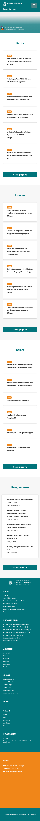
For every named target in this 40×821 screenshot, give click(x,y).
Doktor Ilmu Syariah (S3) (10, 641)
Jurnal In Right (7, 685)
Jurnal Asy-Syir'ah (9, 679)
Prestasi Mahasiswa (9, 667)
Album (5, 715)
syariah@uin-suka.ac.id (16, 771)
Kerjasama (6, 612)
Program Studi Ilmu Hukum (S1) (13, 635)
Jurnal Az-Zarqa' (8, 687)
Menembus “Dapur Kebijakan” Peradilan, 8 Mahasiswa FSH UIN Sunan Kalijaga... (19, 213)
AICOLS (5, 738)
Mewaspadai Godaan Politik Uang (18, 400)
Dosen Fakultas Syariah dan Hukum (14, 609)
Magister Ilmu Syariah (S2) (11, 638)
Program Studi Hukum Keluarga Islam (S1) (16, 624)
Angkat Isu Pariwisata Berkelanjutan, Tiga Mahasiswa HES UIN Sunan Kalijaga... (19, 135)
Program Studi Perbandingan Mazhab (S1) (16, 632)
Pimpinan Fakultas (9, 606)
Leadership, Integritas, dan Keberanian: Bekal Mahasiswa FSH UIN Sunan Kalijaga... (20, 310)
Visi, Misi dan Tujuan (9, 598)
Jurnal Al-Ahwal (8, 682)
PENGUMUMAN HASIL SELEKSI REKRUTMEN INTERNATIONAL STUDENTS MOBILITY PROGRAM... (18, 513)
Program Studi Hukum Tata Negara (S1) (15, 627)
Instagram (6, 720)
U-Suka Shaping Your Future (13, 28)
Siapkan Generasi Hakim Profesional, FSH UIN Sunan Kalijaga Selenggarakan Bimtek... (19, 61)
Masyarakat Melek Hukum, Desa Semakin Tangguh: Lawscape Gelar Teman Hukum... (18, 251)
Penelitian (6, 664)
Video (5, 717)
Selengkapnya (20, 174)
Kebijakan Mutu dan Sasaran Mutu (13, 601)
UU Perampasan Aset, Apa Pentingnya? (20, 433)
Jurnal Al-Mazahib (8, 690)
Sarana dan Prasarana (10, 604)
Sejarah (5, 595)
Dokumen (6, 656)
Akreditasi (6, 653)
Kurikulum (6, 658)
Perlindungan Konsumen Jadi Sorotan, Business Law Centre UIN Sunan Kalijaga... (20, 289)
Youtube (6, 726)
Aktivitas (6, 661)
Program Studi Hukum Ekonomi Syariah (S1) (17, 630)
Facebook (6, 723)
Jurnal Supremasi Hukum (11, 693)
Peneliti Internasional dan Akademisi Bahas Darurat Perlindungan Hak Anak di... (19, 155)
